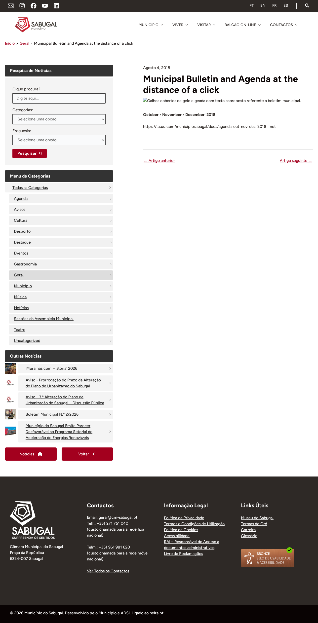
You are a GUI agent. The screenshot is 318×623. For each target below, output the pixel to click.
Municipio (23, 286)
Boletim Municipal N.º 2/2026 (52, 414)
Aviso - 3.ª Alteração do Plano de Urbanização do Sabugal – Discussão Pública (65, 400)
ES (285, 5)
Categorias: (22, 110)
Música (20, 296)
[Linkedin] (56, 5)
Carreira (248, 529)
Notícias (21, 307)
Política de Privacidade (184, 517)
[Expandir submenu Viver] (186, 25)
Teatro (19, 329)
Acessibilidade (177, 535)
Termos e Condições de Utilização (194, 523)
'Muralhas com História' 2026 (51, 368)
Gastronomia (25, 264)
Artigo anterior (159, 161)
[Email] (10, 5)
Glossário (249, 535)
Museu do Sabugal (257, 517)
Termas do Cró (254, 523)
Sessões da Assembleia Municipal (44, 318)
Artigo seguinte (296, 161)
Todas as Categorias (30, 187)
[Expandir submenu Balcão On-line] (259, 25)
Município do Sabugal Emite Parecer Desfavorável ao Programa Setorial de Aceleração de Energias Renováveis (59, 431)
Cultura (20, 220)
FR (274, 5)
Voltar (83, 454)
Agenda (21, 198)
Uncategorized (27, 340)
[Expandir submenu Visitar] (214, 25)
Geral (19, 275)
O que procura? (26, 89)
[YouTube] (45, 5)
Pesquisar (27, 153)
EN (263, 5)
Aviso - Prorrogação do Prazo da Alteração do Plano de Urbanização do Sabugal (63, 383)
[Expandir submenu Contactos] (296, 25)
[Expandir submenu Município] (162, 25)
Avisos (19, 209)
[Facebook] (33, 5)
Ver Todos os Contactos (108, 571)
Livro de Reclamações (183, 553)
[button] (307, 5)
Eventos (21, 253)
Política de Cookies (181, 529)
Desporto (22, 231)
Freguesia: (21, 130)
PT (251, 5)
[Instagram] (22, 5)
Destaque (22, 242)
